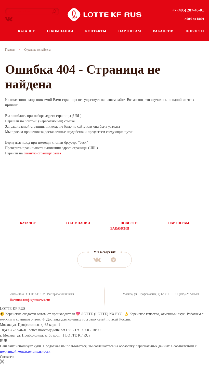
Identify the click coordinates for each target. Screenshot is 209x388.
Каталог (26, 31)
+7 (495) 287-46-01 (188, 10)
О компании (60, 31)
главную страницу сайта (42, 153)
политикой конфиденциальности (25, 351)
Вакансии (163, 31)
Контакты (95, 31)
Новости (195, 31)
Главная (10, 49)
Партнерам (129, 31)
